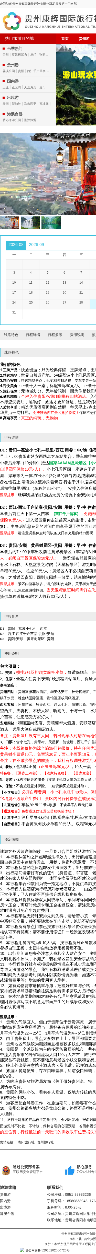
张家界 (44, 54)
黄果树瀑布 (19, 54)
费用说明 (77, 335)
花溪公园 (9, 71)
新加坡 (16, 104)
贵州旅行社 (45, 1142)
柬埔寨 (44, 104)
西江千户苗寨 (36, 71)
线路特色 (11, 335)
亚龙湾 (16, 87)
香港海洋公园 (12, 120)
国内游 (5, 1201)
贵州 (6, 54)
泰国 (6, 104)
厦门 (33, 54)
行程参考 (55, 335)
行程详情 (33, 335)
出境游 (5, 1207)
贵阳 (21, 71)
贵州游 (84, 39)
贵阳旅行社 (26, 1142)
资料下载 (75, 1239)
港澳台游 (7, 1214)
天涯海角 (30, 87)
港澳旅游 (30, 120)
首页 (65, 39)
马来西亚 (30, 104)
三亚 (6, 87)
